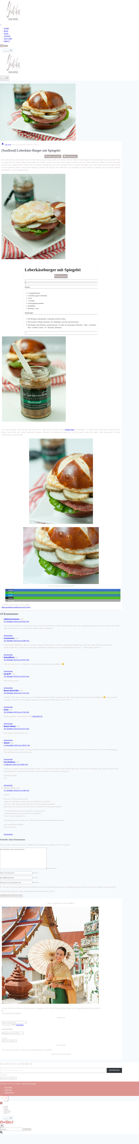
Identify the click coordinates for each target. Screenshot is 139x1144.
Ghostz (7, 743)
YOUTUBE (8, 39)
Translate (20, 1025)
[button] (9, 590)
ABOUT (7, 41)
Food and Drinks (23, 607)
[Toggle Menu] (1, 24)
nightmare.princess (11, 619)
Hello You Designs (29, 1084)
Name (35, 873)
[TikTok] (12, 1123)
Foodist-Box (69, 430)
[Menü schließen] (1, 1103)
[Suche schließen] (2, 1126)
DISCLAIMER (8, 1087)
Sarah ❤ (7, 674)
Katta (6, 709)
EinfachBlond (9, 657)
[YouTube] (6, 46)
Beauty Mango (10, 726)
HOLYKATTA (37, 716)
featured (12, 607)
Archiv (4, 1038)
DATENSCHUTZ (9, 1092)
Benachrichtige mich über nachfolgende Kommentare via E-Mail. (28, 891)
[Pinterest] (4, 46)
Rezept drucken (71, 156)
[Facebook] (1, 1123)
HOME (6, 28)
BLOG (6, 31)
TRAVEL (7, 36)
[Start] (3, 144)
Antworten (8, 635)
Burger (5, 607)
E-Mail (35, 878)
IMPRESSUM (8, 1090)
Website (35, 882)
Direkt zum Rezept (53, 156)
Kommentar (52, 868)
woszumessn (9, 638)
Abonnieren (114, 1070)
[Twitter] (4, 1123)
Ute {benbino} (9, 762)
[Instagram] (1, 46)
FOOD (6, 33)
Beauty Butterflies (11, 690)
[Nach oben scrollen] (2, 1098)
